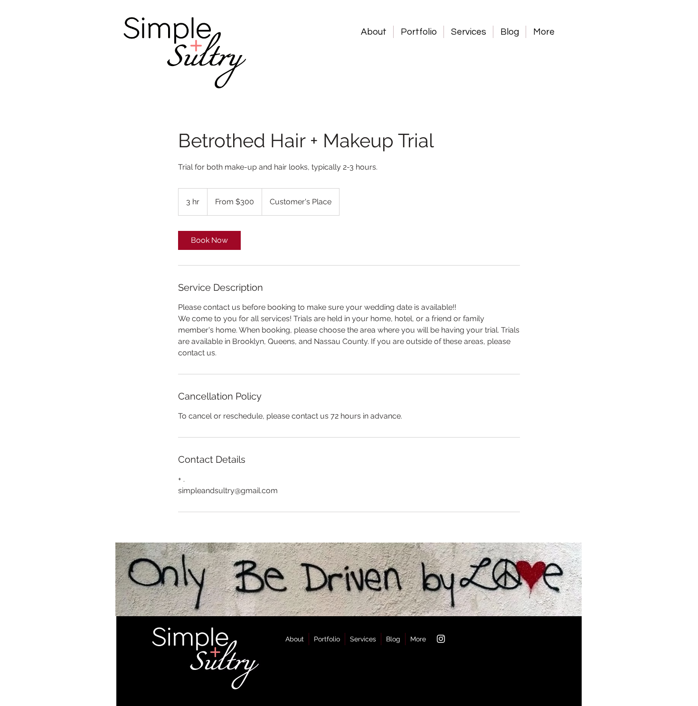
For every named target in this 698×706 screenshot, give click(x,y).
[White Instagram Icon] (440, 638)
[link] (209, 240)
